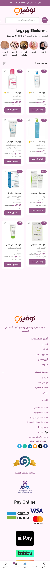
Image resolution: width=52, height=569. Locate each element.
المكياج (45, 344)
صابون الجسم (16, 197)
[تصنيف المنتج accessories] (4, 49)
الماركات (44, 365)
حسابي (45, 393)
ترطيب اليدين (12, 148)
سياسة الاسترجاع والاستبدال (37, 422)
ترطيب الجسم (40, 96)
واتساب (41, 432)
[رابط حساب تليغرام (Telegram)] (19, 446)
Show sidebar (41, 63)
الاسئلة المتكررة (41, 388)
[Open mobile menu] (44, 20)
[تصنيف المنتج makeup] (43, 48)
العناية (45, 349)
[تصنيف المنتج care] (33, 48)
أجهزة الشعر (43, 360)
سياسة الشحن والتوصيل (39, 417)
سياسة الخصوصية (41, 413)
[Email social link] (35, 446)
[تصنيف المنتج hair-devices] (14, 49)
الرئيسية (44, 36)
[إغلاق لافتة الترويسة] (3, 3)
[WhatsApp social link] (25, 446)
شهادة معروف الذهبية (25, 473)
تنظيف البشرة (40, 145)
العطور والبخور (42, 355)
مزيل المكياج (17, 96)
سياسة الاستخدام (41, 408)
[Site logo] (25, 11)
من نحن (45, 377)
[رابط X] (40, 446)
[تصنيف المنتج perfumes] (24, 49)
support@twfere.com (38, 437)
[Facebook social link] (45, 446)
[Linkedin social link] (30, 446)
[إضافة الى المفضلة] (28, 71)
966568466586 (38, 441)
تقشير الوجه (17, 248)
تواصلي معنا (43, 383)
